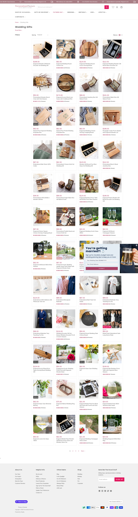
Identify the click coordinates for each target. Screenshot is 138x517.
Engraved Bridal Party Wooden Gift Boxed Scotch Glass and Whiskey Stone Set (65, 440)
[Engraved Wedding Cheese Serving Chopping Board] (89, 116)
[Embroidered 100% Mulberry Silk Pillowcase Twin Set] (42, 285)
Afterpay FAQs (60, 483)
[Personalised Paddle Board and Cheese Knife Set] (65, 216)
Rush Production (40, 481)
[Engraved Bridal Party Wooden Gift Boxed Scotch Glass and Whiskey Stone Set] (65, 424)
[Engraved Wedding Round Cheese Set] (65, 49)
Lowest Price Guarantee (42, 483)
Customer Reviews (20, 483)
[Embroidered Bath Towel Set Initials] (89, 285)
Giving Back (18, 478)
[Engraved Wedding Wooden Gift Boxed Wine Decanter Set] (112, 49)
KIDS (92, 12)
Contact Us (39, 492)
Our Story (17, 474)
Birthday (80, 476)
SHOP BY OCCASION (22, 12)
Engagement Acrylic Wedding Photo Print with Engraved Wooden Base (64, 370)
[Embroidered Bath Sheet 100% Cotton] (42, 149)
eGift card (59, 488)
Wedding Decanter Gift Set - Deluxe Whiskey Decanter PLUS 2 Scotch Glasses (65, 335)
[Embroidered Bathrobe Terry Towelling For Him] (42, 318)
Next (82, 451)
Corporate (80, 483)
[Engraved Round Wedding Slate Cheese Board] (89, 318)
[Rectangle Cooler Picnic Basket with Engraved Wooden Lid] (112, 116)
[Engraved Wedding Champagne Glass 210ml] (89, 424)
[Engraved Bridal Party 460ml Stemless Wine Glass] (112, 389)
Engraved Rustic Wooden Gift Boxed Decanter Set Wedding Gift (111, 199)
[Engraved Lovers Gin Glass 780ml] (42, 424)
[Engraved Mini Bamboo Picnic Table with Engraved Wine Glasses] (112, 354)
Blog (58, 474)
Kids (79, 478)
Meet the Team (19, 481)
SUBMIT (102, 268)
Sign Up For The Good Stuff (43, 485)
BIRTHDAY (82, 12)
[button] (65, 68)
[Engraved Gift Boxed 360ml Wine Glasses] (42, 250)
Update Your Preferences (42, 490)
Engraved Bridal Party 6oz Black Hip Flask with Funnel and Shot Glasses (89, 405)
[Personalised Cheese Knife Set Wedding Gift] (65, 149)
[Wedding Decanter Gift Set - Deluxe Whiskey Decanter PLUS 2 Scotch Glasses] (65, 318)
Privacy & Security (22, 507)
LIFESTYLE (102, 12)
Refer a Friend (39, 488)
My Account (39, 474)
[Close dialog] (136, 245)
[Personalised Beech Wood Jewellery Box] (112, 149)
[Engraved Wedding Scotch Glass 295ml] (89, 216)
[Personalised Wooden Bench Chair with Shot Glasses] (42, 82)
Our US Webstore (61, 481)
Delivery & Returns (41, 478)
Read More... (18, 30)
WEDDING (71, 12)
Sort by (34, 35)
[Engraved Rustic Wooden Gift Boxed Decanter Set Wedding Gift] (112, 183)
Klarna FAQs (60, 485)
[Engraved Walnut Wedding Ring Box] (65, 389)
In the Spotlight (60, 476)
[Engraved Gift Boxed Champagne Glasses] (112, 216)
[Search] (106, 7)
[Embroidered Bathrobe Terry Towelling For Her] (112, 285)
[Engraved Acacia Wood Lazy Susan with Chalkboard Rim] (65, 82)
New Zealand (115, 501)
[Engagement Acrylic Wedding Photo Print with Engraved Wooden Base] (65, 354)
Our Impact (18, 476)
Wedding (80, 474)
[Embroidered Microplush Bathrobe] (65, 285)
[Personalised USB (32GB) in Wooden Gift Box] (42, 183)
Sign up (119, 479)
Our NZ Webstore (61, 478)
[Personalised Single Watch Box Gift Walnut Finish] (65, 183)
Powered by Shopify (19, 512)
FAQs (37, 476)
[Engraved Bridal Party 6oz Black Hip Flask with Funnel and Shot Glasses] (89, 389)
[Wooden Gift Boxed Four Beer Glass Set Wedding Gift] (89, 149)
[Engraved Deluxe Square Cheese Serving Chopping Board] (42, 216)
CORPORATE (19, 17)
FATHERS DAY (58, 12)
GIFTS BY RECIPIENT (41, 12)
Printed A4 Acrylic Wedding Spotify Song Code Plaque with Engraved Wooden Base (65, 266)
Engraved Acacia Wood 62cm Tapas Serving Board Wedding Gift (42, 370)
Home (17, 22)
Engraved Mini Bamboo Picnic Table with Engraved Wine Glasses (111, 370)
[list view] (122, 35)
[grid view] (119, 35)
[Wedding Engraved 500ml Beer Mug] (112, 424)
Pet (78, 481)
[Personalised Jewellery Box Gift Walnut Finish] (89, 82)
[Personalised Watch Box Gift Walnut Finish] (112, 82)
